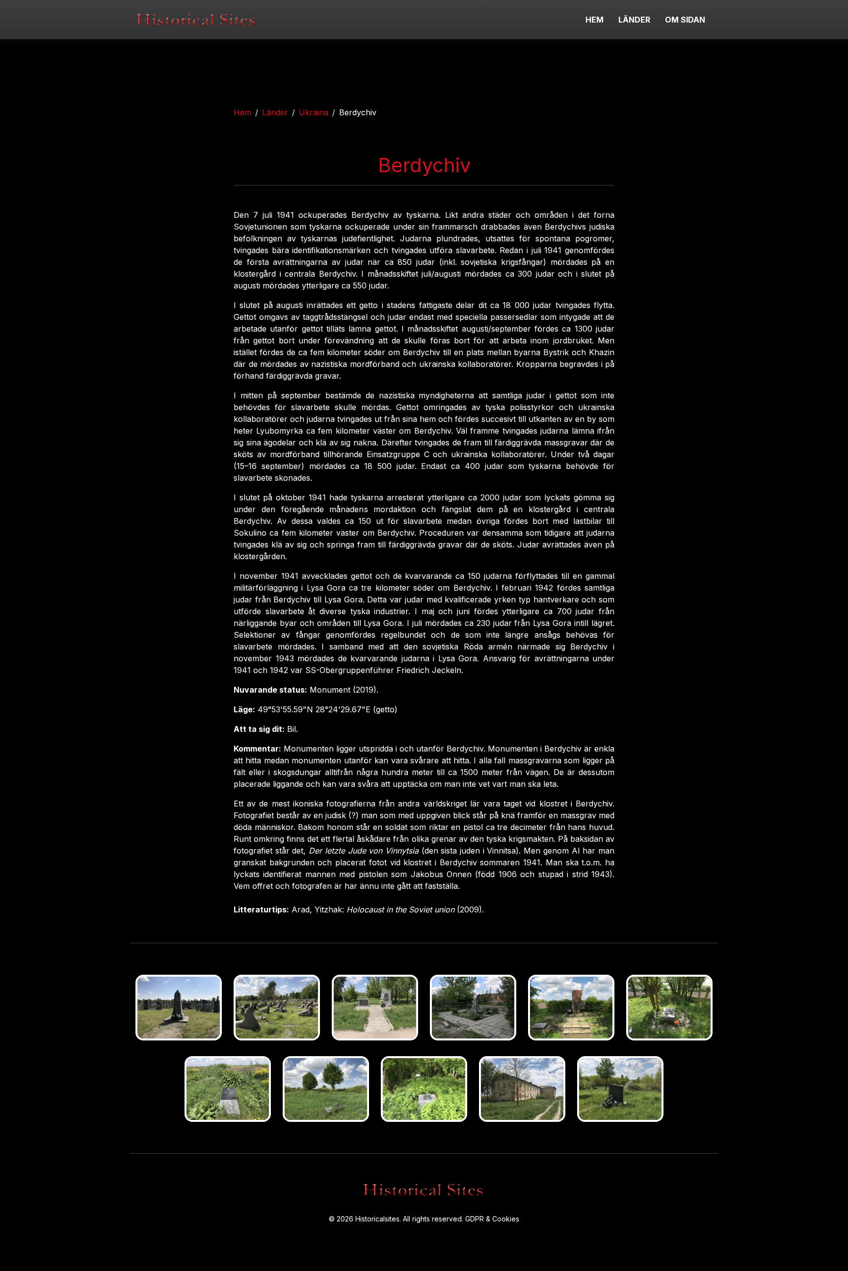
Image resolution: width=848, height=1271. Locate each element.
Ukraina (313, 112)
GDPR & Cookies (492, 1219)
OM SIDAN (685, 20)
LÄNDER (634, 20)
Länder (275, 112)
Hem (242, 112)
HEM (594, 20)
